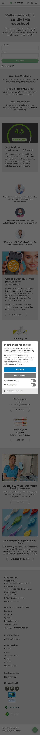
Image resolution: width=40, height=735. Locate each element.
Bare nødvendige (20, 376)
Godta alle (20, 369)
